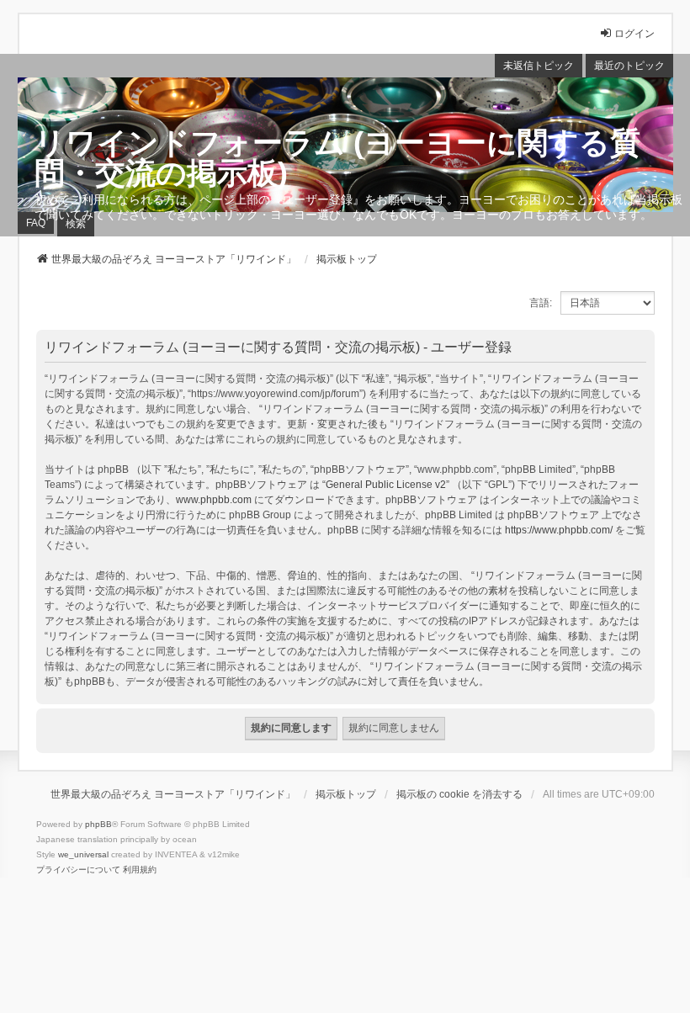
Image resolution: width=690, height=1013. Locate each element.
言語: (540, 303)
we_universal (83, 854)
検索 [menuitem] (76, 224)
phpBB (98, 824)
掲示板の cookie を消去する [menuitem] (459, 794)
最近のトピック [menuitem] (629, 66)
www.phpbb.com (214, 500)
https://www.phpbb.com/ (559, 530)
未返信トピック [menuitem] (538, 66)
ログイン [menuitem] (634, 34)
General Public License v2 (386, 485)
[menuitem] (78, 870)
